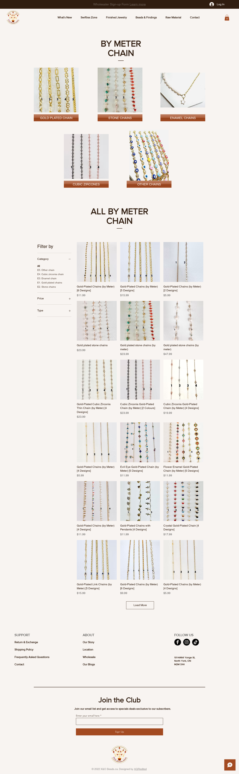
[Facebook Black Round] (177, 642)
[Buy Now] (120, 90)
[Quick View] (97, 262)
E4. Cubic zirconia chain (50, 274)
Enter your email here (88, 715)
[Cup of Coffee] (56, 90)
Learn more (130, 4)
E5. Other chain (45, 270)
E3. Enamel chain (47, 278)
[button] (226, 17)
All (38, 266)
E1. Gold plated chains (49, 282)
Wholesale (89, 657)
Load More (140, 605)
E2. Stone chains (46, 286)
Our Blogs (89, 664)
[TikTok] (195, 642)
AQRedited (140, 769)
